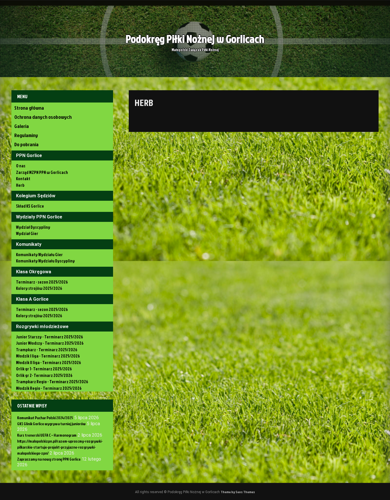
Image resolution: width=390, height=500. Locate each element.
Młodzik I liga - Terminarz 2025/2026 (48, 356)
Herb (20, 185)
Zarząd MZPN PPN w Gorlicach (42, 172)
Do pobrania (26, 144)
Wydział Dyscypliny (33, 227)
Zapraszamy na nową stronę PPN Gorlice (49, 459)
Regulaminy (26, 135)
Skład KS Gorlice (30, 206)
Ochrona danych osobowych (43, 117)
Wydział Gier (27, 233)
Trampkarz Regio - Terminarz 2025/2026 (52, 382)
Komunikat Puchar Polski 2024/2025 (45, 417)
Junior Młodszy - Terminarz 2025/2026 (50, 343)
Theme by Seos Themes (238, 491)
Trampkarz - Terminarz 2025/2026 (46, 350)
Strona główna (29, 107)
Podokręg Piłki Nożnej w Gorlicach (195, 38)
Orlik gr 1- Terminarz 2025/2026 (44, 369)
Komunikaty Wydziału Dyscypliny (45, 261)
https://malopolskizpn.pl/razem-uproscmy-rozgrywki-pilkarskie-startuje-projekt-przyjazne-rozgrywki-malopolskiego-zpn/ (59, 447)
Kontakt (23, 179)
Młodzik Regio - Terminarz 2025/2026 (49, 388)
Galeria (21, 126)
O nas (20, 166)
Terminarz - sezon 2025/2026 (42, 282)
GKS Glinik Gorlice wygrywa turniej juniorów (51, 423)
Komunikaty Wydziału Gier (39, 255)
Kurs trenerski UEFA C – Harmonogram (47, 435)
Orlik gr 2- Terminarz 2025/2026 (44, 375)
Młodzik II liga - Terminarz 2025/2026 (48, 363)
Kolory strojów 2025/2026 (39, 288)
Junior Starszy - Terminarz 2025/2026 (49, 337)
